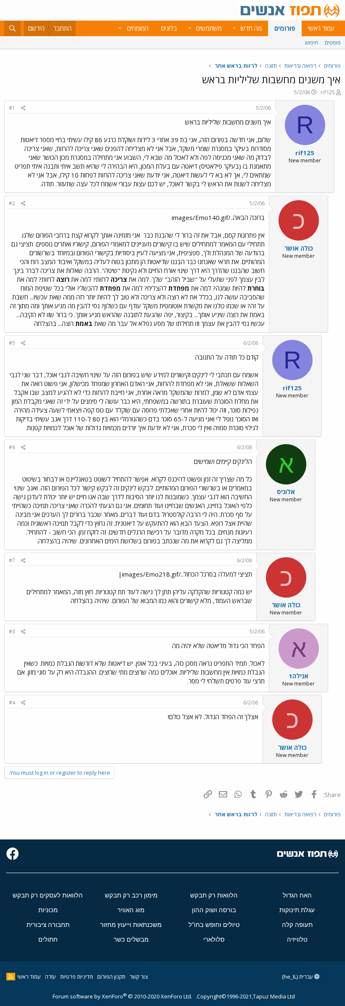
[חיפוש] (12, 28)
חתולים (48, 939)
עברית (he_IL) (298, 976)
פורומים (284, 28)
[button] (234, 28)
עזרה (50, 976)
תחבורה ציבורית (48, 924)
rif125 (328, 92)
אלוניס (286, 491)
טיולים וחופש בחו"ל (214, 924)
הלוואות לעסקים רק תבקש (48, 895)
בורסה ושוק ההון (214, 909)
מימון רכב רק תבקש (131, 895)
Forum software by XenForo (122, 996)
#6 (12, 447)
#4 (12, 702)
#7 (12, 560)
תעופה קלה (297, 924)
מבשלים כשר (131, 939)
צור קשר (139, 976)
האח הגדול (297, 895)
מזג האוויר (130, 909)
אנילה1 (298, 676)
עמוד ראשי (321, 28)
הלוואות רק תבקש (214, 895)
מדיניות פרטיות (76, 976)
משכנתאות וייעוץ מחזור (131, 924)
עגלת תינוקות (297, 909)
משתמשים (209, 28)
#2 (12, 203)
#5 (12, 343)
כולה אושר (298, 248)
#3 (12, 631)
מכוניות (48, 909)
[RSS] (10, 976)
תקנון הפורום (111, 976)
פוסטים (333, 42)
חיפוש (311, 42)
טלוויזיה (297, 939)
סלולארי (214, 939)
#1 (12, 107)
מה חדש (251, 28)
